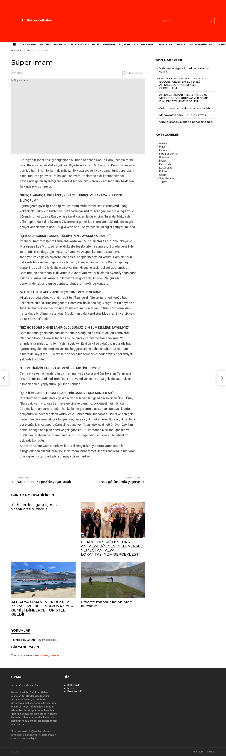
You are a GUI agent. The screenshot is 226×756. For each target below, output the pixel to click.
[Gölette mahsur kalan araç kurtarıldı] (113, 580)
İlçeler (124, 44)
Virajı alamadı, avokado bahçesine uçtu (186, 122)
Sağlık (181, 44)
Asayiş (45, 44)
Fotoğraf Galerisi (85, 44)
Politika (165, 44)
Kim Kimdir (165, 164)
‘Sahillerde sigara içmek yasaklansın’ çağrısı (34, 506)
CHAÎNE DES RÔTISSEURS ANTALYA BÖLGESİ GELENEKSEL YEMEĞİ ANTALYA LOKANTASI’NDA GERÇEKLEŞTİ (112, 548)
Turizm (163, 181)
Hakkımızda (73, 685)
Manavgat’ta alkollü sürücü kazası (183, 115)
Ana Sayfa (28, 44)
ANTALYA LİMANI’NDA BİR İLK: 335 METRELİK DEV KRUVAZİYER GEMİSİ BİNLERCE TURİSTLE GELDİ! (42, 608)
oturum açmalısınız (48, 655)
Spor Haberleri (201, 44)
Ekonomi (60, 44)
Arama (211, 22)
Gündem (109, 44)
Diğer (162, 146)
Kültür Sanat (144, 44)
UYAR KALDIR (74, 691)
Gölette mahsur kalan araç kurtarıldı (106, 604)
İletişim (71, 688)
